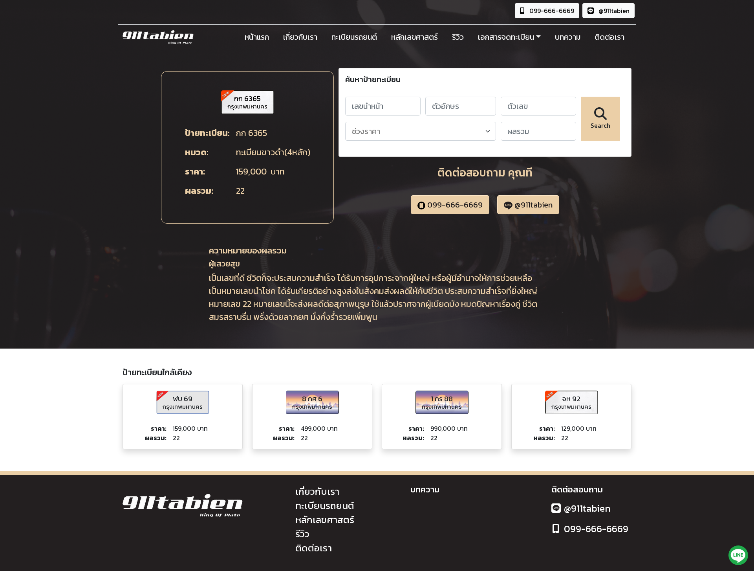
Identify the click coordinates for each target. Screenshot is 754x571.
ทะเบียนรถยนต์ (354, 37)
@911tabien (613, 10)
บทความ (567, 37)
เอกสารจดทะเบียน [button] (506, 37)
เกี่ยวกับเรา (300, 37)
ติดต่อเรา (609, 37)
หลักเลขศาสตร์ (414, 37)
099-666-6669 (551, 10)
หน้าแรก (257, 37)
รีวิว (458, 37)
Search (600, 125)
